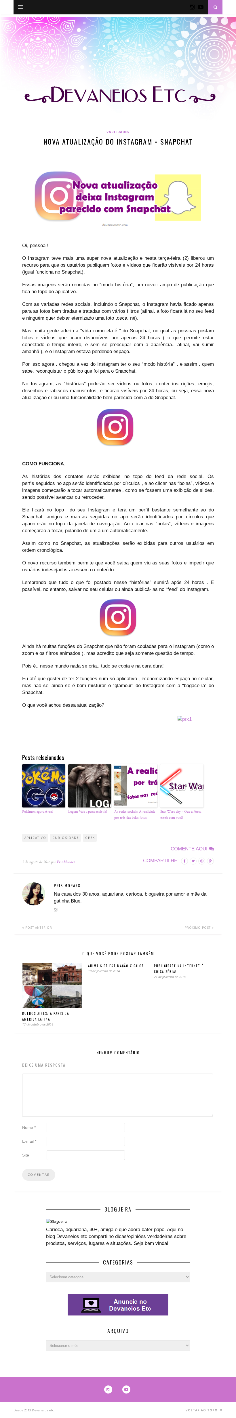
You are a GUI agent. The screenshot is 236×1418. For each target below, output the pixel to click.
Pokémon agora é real (37, 811)
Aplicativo (35, 838)
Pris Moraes (66, 862)
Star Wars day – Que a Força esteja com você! (180, 814)
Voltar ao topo (202, 1410)
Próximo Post (198, 928)
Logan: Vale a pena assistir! (87, 811)
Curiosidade (65, 838)
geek (90, 838)
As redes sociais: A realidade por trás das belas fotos (134, 814)
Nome (29, 1127)
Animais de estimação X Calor (116, 966)
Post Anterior (38, 928)
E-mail (29, 1141)
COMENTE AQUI (190, 849)
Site (25, 1155)
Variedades (118, 132)
